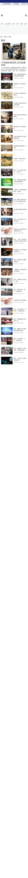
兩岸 (25, 24)
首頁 (2, 24)
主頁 (1, 36)
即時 (13, 24)
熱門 (17, 24)
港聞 (21, 24)
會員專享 (8, 24)
